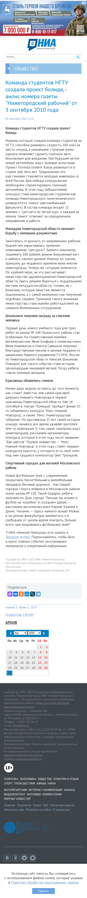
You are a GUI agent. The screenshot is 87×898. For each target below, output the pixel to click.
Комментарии (52, 794)
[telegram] (25, 860)
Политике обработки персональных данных (45, 882)
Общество (45, 779)
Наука (52, 783)
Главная (10, 607)
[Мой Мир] (26, 594)
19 (21, 662)
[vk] (8, 860)
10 (10, 657)
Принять (43, 891)
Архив (22, 607)
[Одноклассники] (21, 594)
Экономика (28, 779)
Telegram (12, 537)
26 (21, 667)
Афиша (41, 783)
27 (27, 667)
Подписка (24, 805)
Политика (11, 779)
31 (10, 673)
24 (10, 667)
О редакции (61, 809)
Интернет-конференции (45, 790)
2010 (33, 607)
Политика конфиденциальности (23, 759)
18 (15, 662)
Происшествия (24, 783)
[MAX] (9, 594)
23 (46, 662)
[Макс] (34, 860)
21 (33, 662)
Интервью (34, 794)
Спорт (8, 783)
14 (33, 657)
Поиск (37, 805)
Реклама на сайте (38, 809)
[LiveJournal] (32, 594)
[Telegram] (38, 594)
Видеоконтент (14, 794)
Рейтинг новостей (17, 799)
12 (21, 657)
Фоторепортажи (15, 790)
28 (33, 667)
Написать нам (14, 809)
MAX (26, 537)
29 (39, 667)
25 (15, 667)
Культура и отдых (66, 779)
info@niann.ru (21, 725)
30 (46, 667)
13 (27, 657)
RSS (46, 805)
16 (46, 657)
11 (15, 657)
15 (39, 657)
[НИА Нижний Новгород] (41, 50)
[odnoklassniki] (17, 860)
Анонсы (69, 790)
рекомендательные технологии (23, 755)
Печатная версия (62, 805)
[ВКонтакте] (15, 594)
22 (39, 662)
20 (27, 662)
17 (10, 662)
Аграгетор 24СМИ (19, 614)
